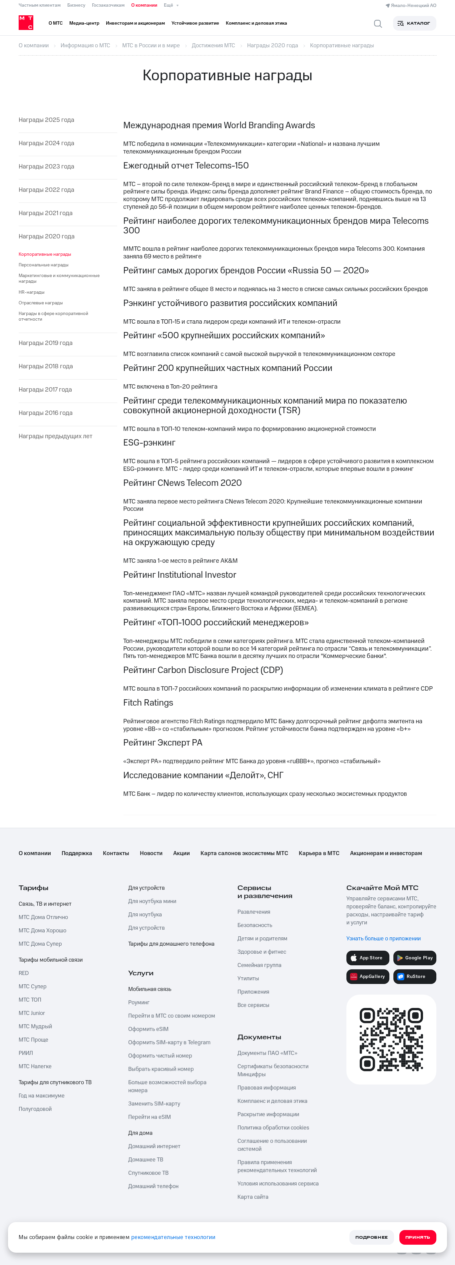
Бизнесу (76, 5)
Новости (151, 853)
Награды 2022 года (46, 190)
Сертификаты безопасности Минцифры (272, 1071)
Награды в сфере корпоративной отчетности (53, 316)
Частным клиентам (40, 5)
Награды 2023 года (46, 167)
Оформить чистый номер (160, 1056)
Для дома (140, 1133)
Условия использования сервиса (278, 1184)
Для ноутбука (145, 915)
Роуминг (139, 1003)
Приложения (253, 992)
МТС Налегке (35, 1067)
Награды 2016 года (46, 413)
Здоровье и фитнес (261, 952)
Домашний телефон (153, 1186)
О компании (144, 5)
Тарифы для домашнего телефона (171, 944)
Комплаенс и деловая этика (272, 1101)
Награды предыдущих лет (55, 437)
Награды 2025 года (46, 120)
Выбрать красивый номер (161, 1069)
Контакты (116, 853)
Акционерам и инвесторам (386, 853)
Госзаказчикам (108, 5)
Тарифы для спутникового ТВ (55, 1083)
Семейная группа (259, 965)
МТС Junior (32, 1013)
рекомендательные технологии (173, 1237)
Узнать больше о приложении (383, 939)
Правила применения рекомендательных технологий (277, 1166)
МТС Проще (33, 1040)
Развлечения (253, 912)
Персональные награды (44, 265)
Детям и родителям (262, 939)
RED (24, 973)
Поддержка (77, 853)
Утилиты (248, 979)
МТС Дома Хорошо (42, 931)
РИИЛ (26, 1053)
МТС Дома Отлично (43, 917)
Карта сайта (252, 1197)
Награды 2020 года (47, 237)
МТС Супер (33, 987)
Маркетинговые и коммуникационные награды (59, 278)
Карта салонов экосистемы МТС (244, 853)
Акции (181, 853)
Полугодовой (35, 1109)
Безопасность (254, 925)
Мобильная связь (149, 989)
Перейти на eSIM (149, 1117)
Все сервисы (253, 1005)
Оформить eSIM (148, 1029)
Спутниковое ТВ (148, 1173)
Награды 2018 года (46, 367)
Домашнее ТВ (145, 1160)
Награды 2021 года (46, 213)
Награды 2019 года (46, 343)
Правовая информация (266, 1088)
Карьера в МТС (319, 853)
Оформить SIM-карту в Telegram (169, 1043)
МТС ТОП (30, 1000)
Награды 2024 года (46, 144)
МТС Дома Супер (40, 944)
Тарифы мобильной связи (51, 960)
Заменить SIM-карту (154, 1104)
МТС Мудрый (35, 1027)
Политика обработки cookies (273, 1128)
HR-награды (32, 292)
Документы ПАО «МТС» (267, 1053)
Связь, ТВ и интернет (45, 904)
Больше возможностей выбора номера (167, 1087)
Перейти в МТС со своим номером (171, 1016)
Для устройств (146, 888)
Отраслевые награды (41, 303)
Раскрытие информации (268, 1114)
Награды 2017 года (45, 390)
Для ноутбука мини (152, 901)
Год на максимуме (42, 1096)
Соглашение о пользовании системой (272, 1145)
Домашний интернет (154, 1146)
